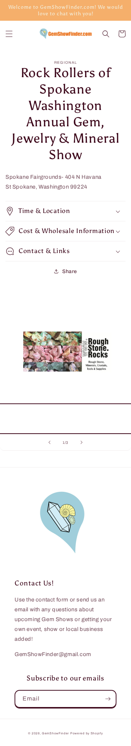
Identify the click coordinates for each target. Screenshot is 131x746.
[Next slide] (82, 442)
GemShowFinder (55, 733)
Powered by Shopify (86, 733)
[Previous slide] (49, 442)
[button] (9, 34)
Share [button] (69, 271)
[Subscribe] (108, 699)
